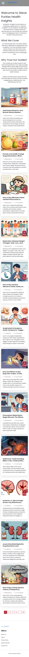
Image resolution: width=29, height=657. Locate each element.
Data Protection (5, 643)
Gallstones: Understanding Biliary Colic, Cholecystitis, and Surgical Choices (13, 460)
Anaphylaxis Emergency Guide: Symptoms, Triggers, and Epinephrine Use (14, 329)
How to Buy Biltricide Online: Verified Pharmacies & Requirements (14, 198)
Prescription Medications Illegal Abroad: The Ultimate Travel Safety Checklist (14, 416)
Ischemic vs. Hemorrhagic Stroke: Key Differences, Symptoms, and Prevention (13, 501)
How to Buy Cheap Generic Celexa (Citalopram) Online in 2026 (13, 588)
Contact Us (4, 645)
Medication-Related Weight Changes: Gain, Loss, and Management (14, 242)
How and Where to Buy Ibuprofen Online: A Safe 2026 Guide (12, 373)
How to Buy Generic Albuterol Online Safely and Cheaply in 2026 (13, 285)
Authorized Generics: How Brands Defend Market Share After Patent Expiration (13, 111)
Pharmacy (7, 290)
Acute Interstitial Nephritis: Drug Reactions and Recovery (13, 545)
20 (23, 612)
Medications (8, 115)
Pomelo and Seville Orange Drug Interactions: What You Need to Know (13, 155)
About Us (3, 634)
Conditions (7, 333)
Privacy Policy (4, 640)
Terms (3, 637)
